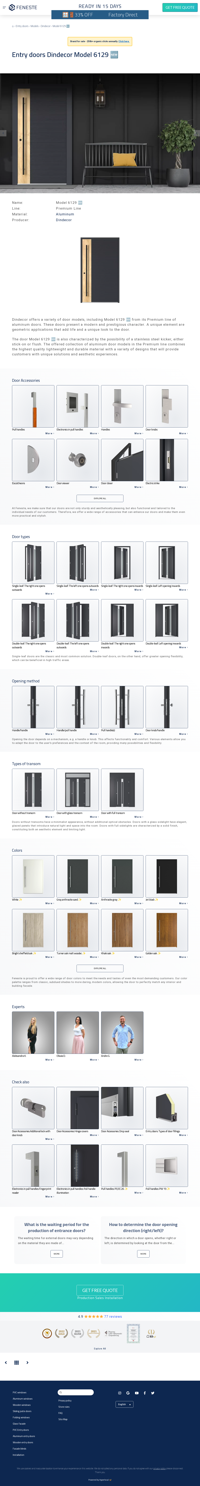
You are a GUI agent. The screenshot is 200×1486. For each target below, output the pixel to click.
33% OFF (84, 14)
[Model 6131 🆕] (6, 1363)
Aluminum (65, 214)
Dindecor (64, 220)
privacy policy (159, 1468)
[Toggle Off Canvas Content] (4, 7)
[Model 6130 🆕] (27, 1363)
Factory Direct (123, 14)
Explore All (100, 1348)
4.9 (100, 1317)
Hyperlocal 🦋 (105, 1480)
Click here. (124, 41)
